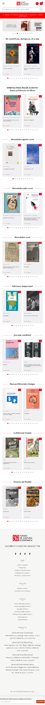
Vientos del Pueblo (23, 482)
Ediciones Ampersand (22, 286)
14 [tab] (35, 78)
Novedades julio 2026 (22, 188)
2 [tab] (15, 33)
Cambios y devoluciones (23, 570)
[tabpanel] (22, 26)
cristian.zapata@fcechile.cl (22, 606)
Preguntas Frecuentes (22, 573)
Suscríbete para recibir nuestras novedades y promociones (16, 699)
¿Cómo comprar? (22, 565)
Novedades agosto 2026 (22, 139)
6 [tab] (23, 33)
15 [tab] (37, 78)
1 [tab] (13, 33)
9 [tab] (29, 33)
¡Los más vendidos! (22, 335)
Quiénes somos (22, 588)
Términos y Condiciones (22, 575)
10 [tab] (31, 33)
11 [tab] (28, 78)
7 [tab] (25, 33)
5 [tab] (21, 33)
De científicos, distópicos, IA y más (22, 39)
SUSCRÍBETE (40, 701)
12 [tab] (30, 78)
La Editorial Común (23, 433)
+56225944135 (22, 617)
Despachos (22, 568)
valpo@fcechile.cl (22, 609)
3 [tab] (17, 33)
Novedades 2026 (22, 237)
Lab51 (33, 691)
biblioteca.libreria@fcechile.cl (22, 614)
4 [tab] (19, 33)
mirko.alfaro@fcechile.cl (22, 604)
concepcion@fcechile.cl (23, 611)
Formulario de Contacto (22, 591)
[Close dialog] (44, 697)
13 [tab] (32, 78)
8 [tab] (27, 33)
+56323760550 (22, 619)
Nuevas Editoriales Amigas (22, 384)
